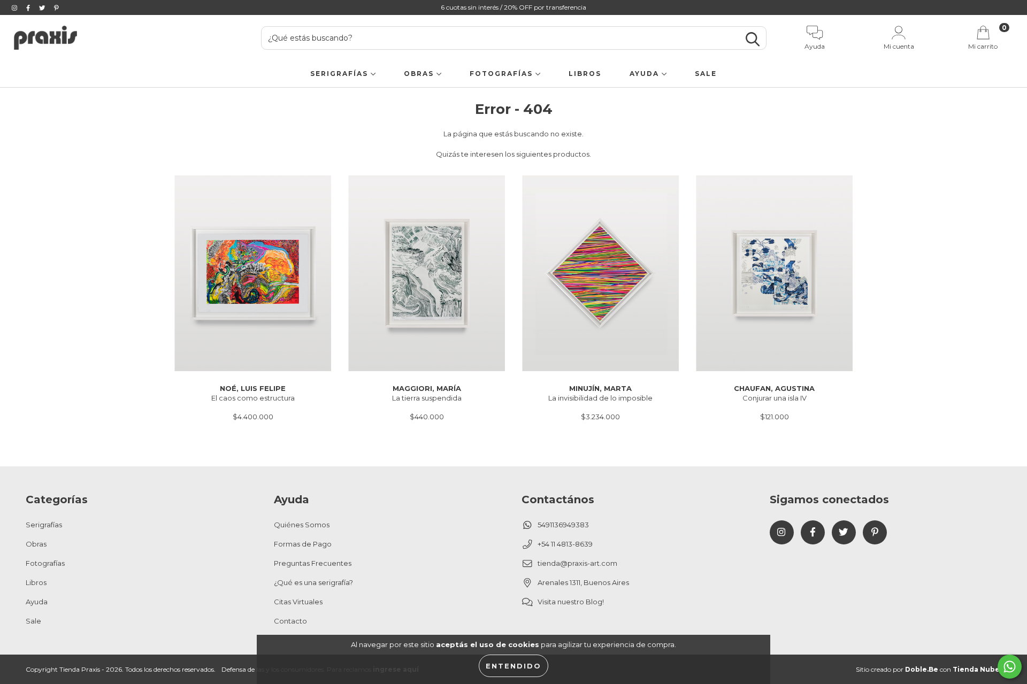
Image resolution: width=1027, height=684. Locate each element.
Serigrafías (340, 74)
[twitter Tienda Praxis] (42, 7)
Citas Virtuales (298, 601)
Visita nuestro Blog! (571, 601)
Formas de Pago (303, 544)
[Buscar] (752, 39)
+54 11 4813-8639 (565, 544)
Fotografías (502, 74)
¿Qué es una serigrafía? (313, 582)
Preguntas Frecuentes (312, 563)
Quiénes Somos (301, 524)
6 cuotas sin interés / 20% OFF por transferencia (513, 7)
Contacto (290, 621)
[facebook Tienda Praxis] (28, 7)
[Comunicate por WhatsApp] (1010, 667)
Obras (420, 74)
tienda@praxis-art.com (577, 563)
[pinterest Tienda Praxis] (56, 7)
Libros (585, 74)
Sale (706, 74)
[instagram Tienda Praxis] (15, 7)
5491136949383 (563, 524)
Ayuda (646, 74)
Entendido (513, 666)
